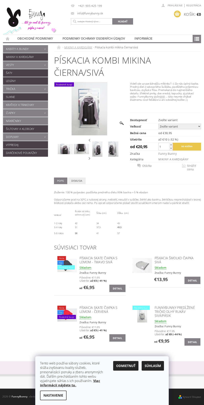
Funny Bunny (167, 154)
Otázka (147, 166)
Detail (117, 288)
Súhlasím (153, 366)
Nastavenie (53, 395)
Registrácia (193, 5)
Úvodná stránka (8, 38)
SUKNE (10, 97)
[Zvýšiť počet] (171, 145)
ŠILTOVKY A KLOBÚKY (20, 129)
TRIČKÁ (10, 89)
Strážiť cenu (191, 167)
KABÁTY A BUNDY (17, 49)
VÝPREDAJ (12, 145)
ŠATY (9, 73)
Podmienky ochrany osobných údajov (94, 38)
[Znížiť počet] (171, 148)
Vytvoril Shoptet (192, 397)
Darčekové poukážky (21, 153)
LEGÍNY (11, 81)
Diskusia (76, 181)
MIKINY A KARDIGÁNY (20, 57)
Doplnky (12, 137)
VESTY (10, 65)
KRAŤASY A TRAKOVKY (20, 105)
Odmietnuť (125, 366)
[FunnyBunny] (34, 20)
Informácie (143, 38)
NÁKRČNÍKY (13, 121)
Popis (60, 181)
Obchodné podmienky (35, 38)
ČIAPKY (10, 113)
